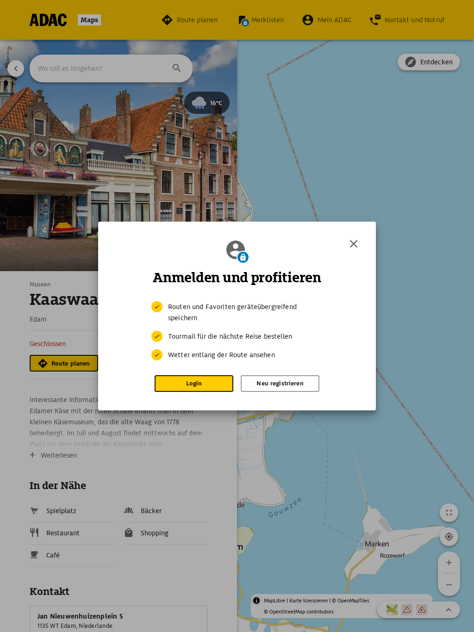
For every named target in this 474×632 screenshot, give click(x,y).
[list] (237, 330)
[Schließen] (354, 244)
